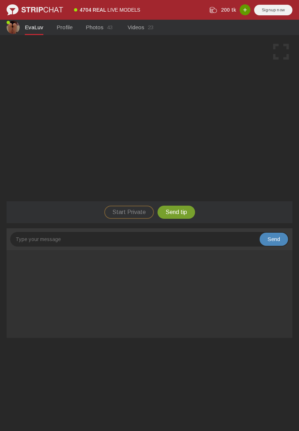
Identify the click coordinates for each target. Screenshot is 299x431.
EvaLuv (34, 27)
